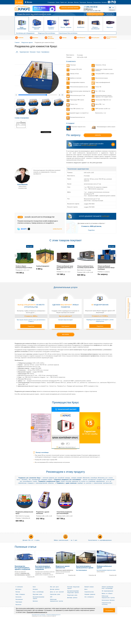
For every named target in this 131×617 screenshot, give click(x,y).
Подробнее (109, 14)
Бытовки (35, 601)
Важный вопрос (89, 586)
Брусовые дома (37, 594)
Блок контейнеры (21, 28)
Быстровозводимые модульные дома (106, 570)
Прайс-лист (63, 2)
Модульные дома (72, 595)
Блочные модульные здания (73, 587)
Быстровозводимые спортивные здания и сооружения (43, 567)
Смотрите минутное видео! (65, 320)
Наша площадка (20, 594)
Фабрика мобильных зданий (104, 567)
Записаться (57, 229)
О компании (51, 2)
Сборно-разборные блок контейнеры (107, 587)
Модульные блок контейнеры (46, 33)
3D (17, 52)
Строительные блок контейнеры (68, 33)
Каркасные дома (55, 594)
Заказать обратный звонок (69, 7)
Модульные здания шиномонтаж (63, 567)
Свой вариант (65, 326)
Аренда (64, 37)
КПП (51, 597)
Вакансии (90, 2)
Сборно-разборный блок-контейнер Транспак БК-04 (85, 266)
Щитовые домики (72, 597)
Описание (33, 52)
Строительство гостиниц (106, 603)
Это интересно (89, 597)
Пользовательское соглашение (38, 614)
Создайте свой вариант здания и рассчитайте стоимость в (88, 144)
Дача (85, 589)
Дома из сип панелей (57, 592)
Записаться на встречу (95, 14)
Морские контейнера (51, 37)
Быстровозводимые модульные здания (73, 591)
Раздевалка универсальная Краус (24, 512)
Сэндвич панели (51, 28)
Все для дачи (95, 37)
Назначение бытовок (108, 600)
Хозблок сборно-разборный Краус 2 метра (24, 266)
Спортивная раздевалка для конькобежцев (64, 512)
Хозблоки (80, 27)
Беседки (35, 589)
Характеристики (24, 52)
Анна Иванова (22, 184)
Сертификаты (45, 52)
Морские (110, 27)
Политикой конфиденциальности (37, 612)
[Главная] (22, 8)
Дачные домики (54, 589)
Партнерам (82, 2)
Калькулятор (97, 2)
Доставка (70, 2)
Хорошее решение (89, 594)
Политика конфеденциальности (53, 614)
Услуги (57, 2)
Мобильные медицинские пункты (56, 600)
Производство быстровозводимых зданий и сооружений (22, 567)
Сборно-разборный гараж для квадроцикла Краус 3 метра (65, 267)
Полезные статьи (25, 546)
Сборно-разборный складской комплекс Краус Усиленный (106, 267)
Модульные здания (36, 28)
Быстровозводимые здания (112, 37)
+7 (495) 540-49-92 (90, 7)
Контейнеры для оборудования (25, 33)
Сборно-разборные (95, 28)
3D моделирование (107, 591)
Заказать (98, 135)
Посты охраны (66, 27)
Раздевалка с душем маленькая (42, 512)
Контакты (104, 2)
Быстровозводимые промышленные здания (84, 567)
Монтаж (76, 2)
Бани (34, 586)
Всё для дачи (54, 586)
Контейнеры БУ (81, 37)
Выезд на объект (107, 593)
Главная (17, 42)
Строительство (89, 592)
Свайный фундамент (42, 266)
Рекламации (19, 599)
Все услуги (65, 334)
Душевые (35, 37)
